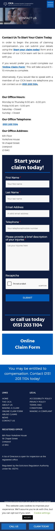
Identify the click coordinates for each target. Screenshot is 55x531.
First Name (13, 177)
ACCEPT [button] (27, 517)
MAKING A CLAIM (10, 408)
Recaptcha (12, 275)
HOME (5, 398)
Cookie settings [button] (42, 513)
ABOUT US (7, 405)
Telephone (13, 222)
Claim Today (41, 526)
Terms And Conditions (36, 406)
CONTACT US (8, 420)
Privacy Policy (38, 402)
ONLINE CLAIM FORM (12, 411)
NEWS (5, 417)
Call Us (13, 526)
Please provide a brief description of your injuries (26, 238)
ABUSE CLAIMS (9, 414)
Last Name (13, 192)
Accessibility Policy (41, 398)
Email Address (14, 207)
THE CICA (6, 402)
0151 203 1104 (30, 84)
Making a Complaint (41, 411)
